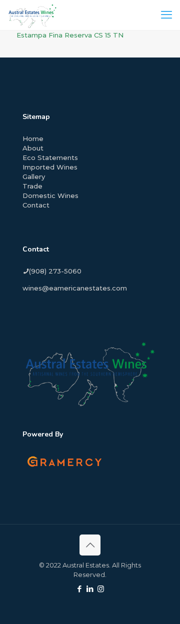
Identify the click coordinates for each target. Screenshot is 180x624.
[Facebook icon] (80, 589)
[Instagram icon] (100, 589)
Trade (32, 186)
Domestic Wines (50, 196)
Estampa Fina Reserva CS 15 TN (70, 35)
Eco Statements (50, 158)
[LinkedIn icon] (90, 589)
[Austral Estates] (33, 15)
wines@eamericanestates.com (74, 288)
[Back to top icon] (90, 545)
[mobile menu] (166, 15)
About (33, 148)
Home (33, 138)
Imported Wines (50, 167)
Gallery (33, 176)
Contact (36, 205)
